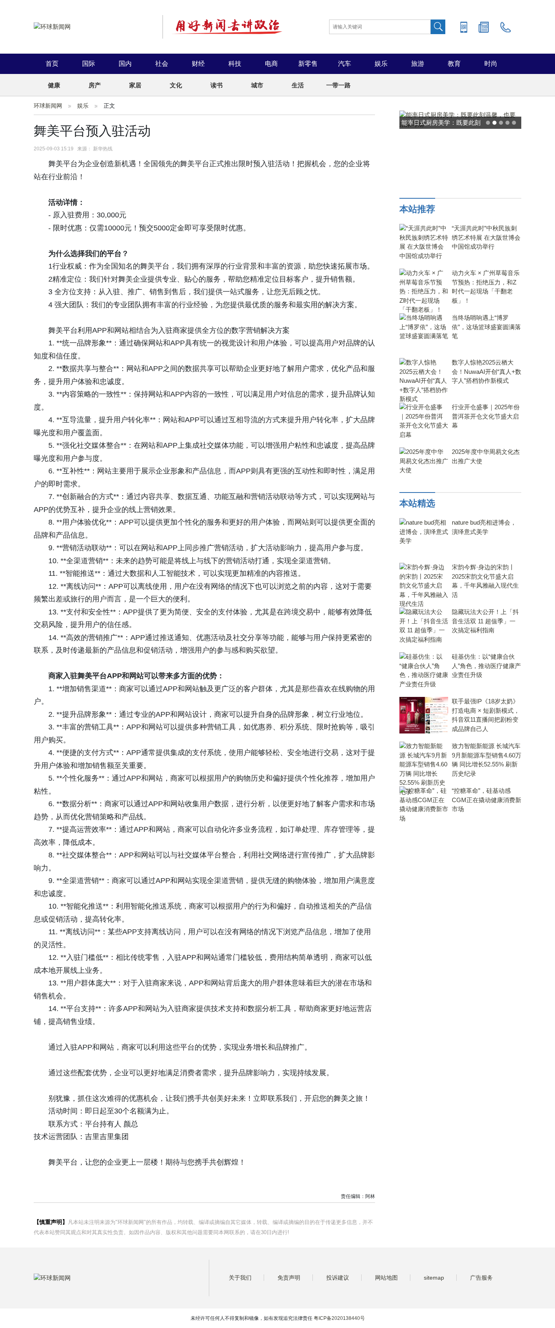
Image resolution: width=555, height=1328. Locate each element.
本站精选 (417, 503)
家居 (135, 85)
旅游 (417, 63)
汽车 (344, 63)
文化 (176, 85)
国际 (88, 63)
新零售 (308, 63)
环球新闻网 (48, 105)
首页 (52, 63)
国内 (125, 63)
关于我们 (240, 1277)
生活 (298, 85)
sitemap (434, 1277)
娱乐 (381, 63)
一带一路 (338, 85)
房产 (95, 85)
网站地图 (386, 1277)
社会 (161, 63)
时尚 (490, 63)
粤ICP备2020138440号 (339, 1318)
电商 (271, 63)
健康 (54, 85)
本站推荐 (417, 209)
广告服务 (481, 1277)
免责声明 (289, 1277)
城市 (257, 85)
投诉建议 (337, 1277)
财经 (198, 63)
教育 (454, 63)
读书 (216, 85)
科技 (234, 63)
